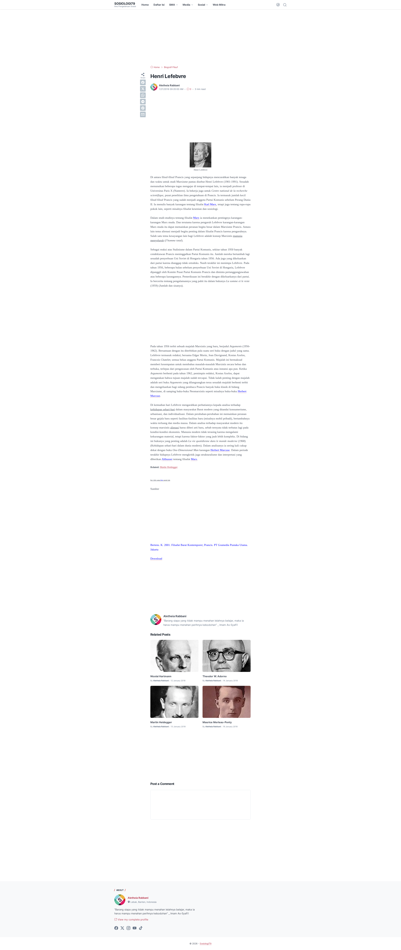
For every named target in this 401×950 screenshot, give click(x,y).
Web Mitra (219, 4)
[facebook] (143, 82)
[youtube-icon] (134, 928)
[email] (143, 114)
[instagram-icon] (128, 928)
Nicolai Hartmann (160, 676)
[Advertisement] (200, 37)
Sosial (201, 4)
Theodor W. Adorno (215, 676)
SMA (172, 4)
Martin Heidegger (168, 467)
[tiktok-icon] (141, 928)
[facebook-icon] (116, 928)
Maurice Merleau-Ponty (217, 722)
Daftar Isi (159, 4)
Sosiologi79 (124, 3)
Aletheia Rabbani (138, 897)
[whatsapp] (143, 95)
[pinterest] (143, 108)
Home (145, 4)
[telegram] (143, 101)
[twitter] (143, 89)
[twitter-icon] (122, 928)
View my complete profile (132, 919)
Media (186, 4)
